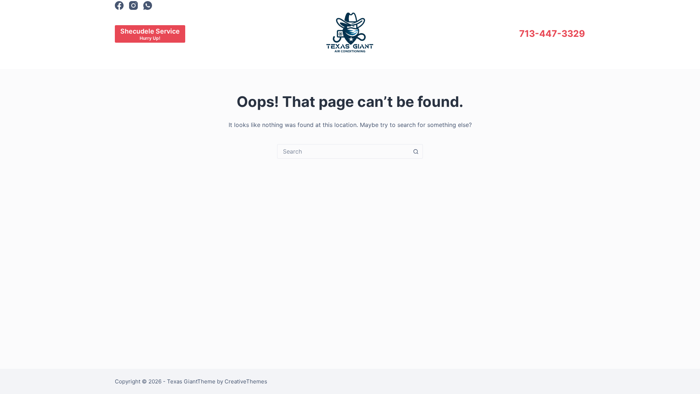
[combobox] (343, 151)
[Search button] (416, 151)
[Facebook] (119, 5)
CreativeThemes (246, 381)
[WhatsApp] (147, 5)
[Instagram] (133, 5)
